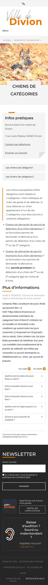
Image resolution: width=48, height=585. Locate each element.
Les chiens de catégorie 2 (20, 176)
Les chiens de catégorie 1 (19, 167)
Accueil (7, 40)
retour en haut (35, 578)
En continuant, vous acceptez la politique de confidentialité (19, 476)
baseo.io (25, 437)
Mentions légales (14, 567)
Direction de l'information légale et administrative (20, 434)
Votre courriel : (9, 462)
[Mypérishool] (24, 3)
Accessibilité (34, 567)
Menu (5, 31)
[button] (24, 378)
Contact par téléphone (17, 144)
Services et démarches (26, 40)
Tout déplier (38, 369)
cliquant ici (27, 546)
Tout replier (23, 369)
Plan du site (10, 561)
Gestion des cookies (31, 561)
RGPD (23, 573)
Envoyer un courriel (16, 152)
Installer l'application (32, 509)
